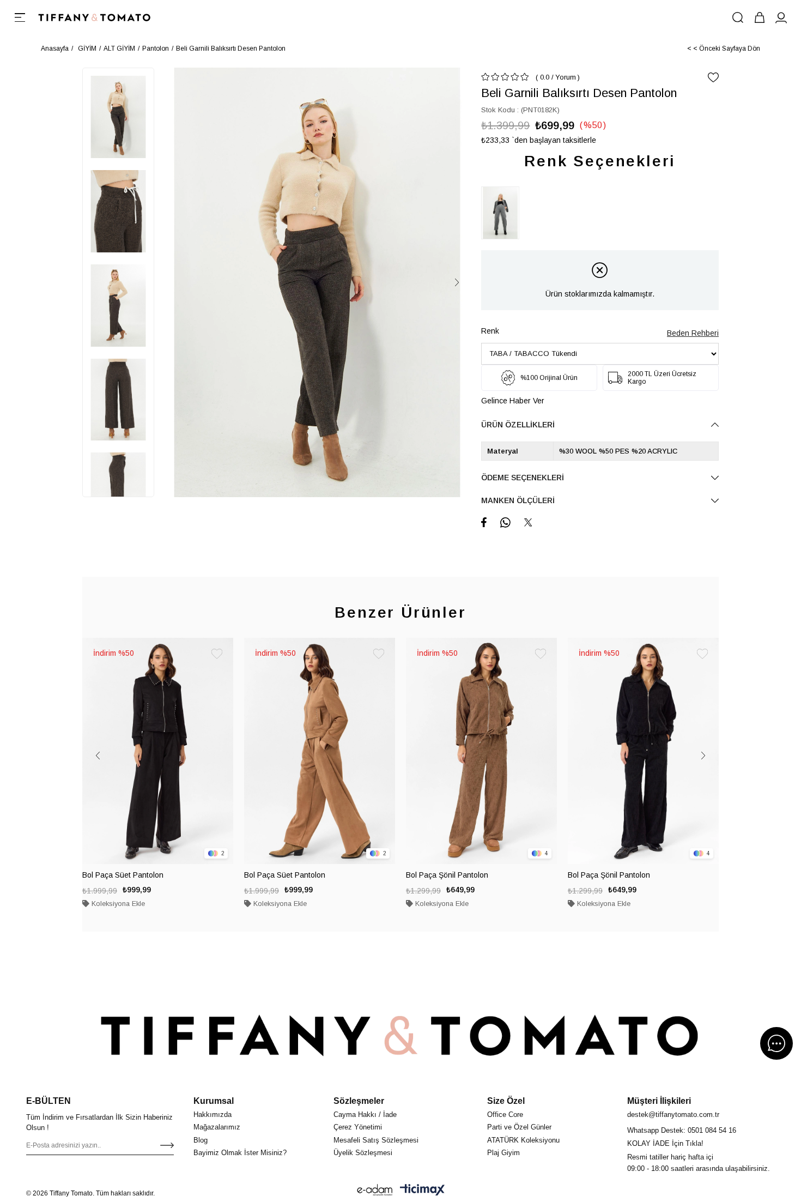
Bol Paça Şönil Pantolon (447, 875)
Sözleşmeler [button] (358, 1101)
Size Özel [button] (506, 1101)
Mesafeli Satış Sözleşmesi (375, 1140)
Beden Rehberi (693, 333)
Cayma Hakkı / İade (365, 1114)
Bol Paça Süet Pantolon (122, 875)
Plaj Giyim (503, 1153)
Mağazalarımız (216, 1127)
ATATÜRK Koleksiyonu (523, 1140)
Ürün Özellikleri (518, 424)
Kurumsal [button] (213, 1101)
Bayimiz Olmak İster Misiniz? (240, 1153)
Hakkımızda (212, 1114)
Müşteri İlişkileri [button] (659, 1101)
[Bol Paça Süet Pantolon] (157, 751)
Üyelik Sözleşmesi (362, 1153)
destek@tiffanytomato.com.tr (673, 1114)
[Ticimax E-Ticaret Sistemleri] (422, 1190)
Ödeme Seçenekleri (522, 477)
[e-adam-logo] (374, 1190)
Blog (200, 1140)
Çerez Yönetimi (357, 1127)
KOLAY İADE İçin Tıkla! (665, 1143)
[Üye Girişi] (781, 17)
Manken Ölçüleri (518, 500)
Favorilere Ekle (216, 654)
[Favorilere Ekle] (713, 77)
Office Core (505, 1114)
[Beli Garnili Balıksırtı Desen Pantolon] (503, 212)
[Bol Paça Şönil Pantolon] (481, 751)
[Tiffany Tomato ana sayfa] (400, 1035)
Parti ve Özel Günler (519, 1127)
